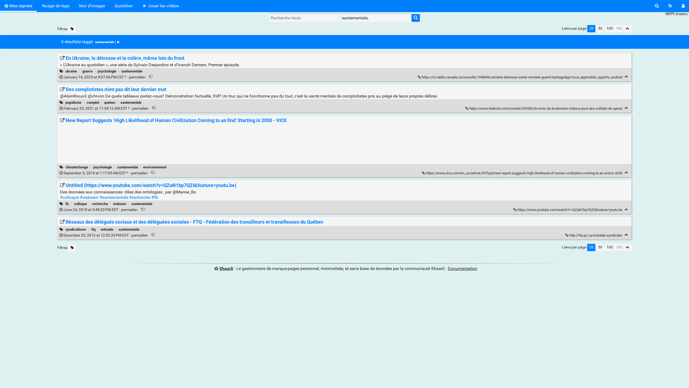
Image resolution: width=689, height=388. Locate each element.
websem (119, 204)
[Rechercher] (657, 6)
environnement (154, 167)
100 (609, 28)
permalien (104, 77)
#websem (89, 197)
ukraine (71, 71)
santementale (104, 42)
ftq (93, 229)
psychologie (107, 71)
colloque (80, 204)
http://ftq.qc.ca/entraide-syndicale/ (595, 235)
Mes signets (20, 5)
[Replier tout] (628, 28)
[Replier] (626, 76)
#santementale (114, 197)
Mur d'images (92, 5)
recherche (100, 204)
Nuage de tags (55, 5)
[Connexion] (683, 6)
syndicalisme (75, 229)
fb (67, 204)
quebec (109, 103)
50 (600, 28)
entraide (107, 229)
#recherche (139, 197)
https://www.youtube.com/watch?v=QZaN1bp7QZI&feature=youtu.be (569, 210)
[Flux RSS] (670, 6)
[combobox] (375, 18)
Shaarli (226, 268)
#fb (154, 197)
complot (93, 103)
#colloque (69, 197)
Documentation (462, 268)
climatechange (76, 167)
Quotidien (124, 5)
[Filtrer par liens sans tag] (72, 29)
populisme (73, 103)
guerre (87, 71)
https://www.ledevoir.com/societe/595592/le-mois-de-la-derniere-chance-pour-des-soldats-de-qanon (545, 108)
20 (591, 28)
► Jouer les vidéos (161, 5)
